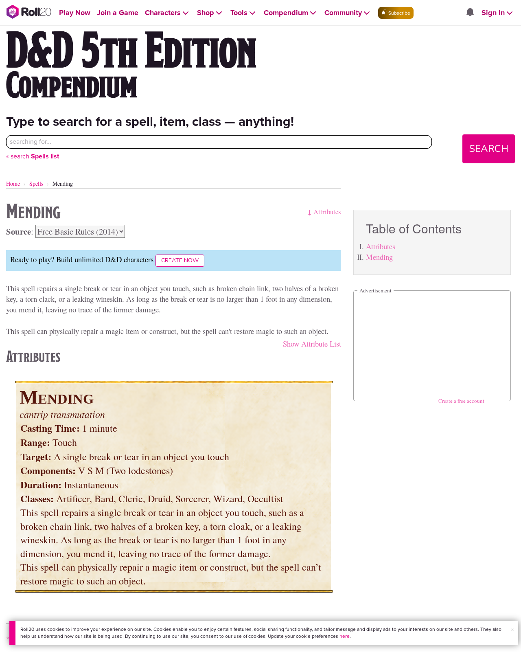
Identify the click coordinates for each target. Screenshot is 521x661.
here (344, 636)
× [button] (512, 630)
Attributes (380, 246)
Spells (36, 183)
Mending (379, 257)
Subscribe (398, 13)
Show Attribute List (312, 343)
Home (13, 183)
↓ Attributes (324, 211)
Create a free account (461, 400)
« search (32, 156)
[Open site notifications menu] (469, 12)
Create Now (180, 260)
